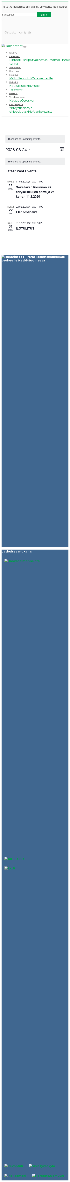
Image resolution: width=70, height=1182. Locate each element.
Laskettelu (14, 56)
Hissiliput (26, 60)
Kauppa (15, 100)
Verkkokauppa (17, 97)
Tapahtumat (16, 89)
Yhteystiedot (18, 108)
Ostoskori (28, 100)
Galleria (13, 93)
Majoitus (13, 75)
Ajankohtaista (42, 111)
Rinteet (14, 60)
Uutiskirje (26, 111)
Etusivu (13, 52)
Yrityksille (33, 86)
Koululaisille (17, 86)
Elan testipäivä (27, 212)
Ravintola (14, 71)
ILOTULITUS (25, 228)
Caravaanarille (42, 78)
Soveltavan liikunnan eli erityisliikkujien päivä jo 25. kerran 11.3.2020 (35, 192)
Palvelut (13, 82)
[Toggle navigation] (24, 46)
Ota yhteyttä (16, 104)
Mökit (13, 78)
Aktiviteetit (15, 67)
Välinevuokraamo (46, 60)
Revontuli (25, 78)
